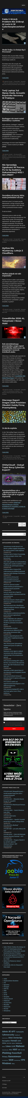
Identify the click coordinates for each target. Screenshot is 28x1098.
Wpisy (4, 1077)
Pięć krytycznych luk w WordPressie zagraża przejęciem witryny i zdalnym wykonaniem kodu (14, 607)
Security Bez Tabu (6, 1092)
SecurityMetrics (5, 1060)
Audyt (5, 978)
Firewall (14, 457)
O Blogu (4, 1084)
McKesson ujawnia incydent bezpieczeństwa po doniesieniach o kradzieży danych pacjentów (13, 586)
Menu (23, 5)
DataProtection (5, 1038)
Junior (16, 83)
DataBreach (17, 1035)
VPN (3, 158)
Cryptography (20, 1032)
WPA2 (13, 1063)
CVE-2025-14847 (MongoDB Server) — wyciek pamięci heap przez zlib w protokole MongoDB (14, 793)
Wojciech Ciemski (8, 81)
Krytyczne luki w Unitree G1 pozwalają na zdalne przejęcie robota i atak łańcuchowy (14, 556)
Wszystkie (23, 81)
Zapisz (14, 728)
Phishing (9, 84)
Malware (23, 83)
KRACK (3, 1046)
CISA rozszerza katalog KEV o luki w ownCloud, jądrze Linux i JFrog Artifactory (14, 691)
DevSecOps (11, 391)
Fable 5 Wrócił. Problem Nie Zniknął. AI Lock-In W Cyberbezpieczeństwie (13, 24)
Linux (14, 155)
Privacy (14, 157)
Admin (5, 83)
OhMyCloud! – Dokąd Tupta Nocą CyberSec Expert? (13, 467)
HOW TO (6, 988)
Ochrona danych (8, 998)
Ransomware (19, 157)
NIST (6, 84)
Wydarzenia (7, 1006)
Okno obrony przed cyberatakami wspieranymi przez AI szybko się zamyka (13, 645)
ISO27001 (9, 1043)
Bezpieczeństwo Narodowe (11, 980)
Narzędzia (6, 996)
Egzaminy (6, 984)
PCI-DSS (23, 1049)
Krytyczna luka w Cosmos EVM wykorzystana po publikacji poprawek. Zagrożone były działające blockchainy (14, 571)
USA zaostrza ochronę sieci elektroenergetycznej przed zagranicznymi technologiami (12, 579)
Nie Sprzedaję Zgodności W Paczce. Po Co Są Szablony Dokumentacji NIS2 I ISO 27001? (13, 170)
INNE (5, 990)
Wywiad (6, 1008)
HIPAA (4, 1043)
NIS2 (3, 84)
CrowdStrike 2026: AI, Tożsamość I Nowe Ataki (13, 321)
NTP (19, 1049)
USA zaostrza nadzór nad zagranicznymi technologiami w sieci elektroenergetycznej (14, 683)
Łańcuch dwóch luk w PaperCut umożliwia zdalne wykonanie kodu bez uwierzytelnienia (14, 594)
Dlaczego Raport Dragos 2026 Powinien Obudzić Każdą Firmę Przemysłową (14, 404)
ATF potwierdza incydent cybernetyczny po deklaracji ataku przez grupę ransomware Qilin (13, 630)
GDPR (19, 1041)
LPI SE (5, 994)
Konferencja (19, 1043)
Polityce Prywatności (18, 725)
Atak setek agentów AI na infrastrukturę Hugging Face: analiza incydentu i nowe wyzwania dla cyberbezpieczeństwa (15, 563)
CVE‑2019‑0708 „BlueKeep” (11, 825)
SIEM (19, 84)
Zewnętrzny (7, 1010)
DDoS (10, 1038)
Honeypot (6, 986)
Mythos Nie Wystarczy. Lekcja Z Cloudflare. (12, 250)
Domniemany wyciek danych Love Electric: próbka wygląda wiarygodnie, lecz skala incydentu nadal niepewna (14, 548)
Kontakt (4, 1087)
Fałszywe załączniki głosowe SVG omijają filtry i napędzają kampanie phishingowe (13, 638)
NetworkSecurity (5, 1049)
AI (7, 83)
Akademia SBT (6, 1080)
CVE (5, 982)
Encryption (16, 391)
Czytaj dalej (5, 77)
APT (4, 457)
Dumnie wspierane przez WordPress (10, 1093)
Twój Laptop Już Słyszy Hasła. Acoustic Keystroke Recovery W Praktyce (13, 94)
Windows (23, 84)
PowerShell (14, 84)
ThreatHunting (17, 1060)
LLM (20, 83)
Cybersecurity (11, 83)
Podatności (7, 1000)
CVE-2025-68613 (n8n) (10, 816)
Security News (7, 1002)
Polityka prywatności (16, 1092)
